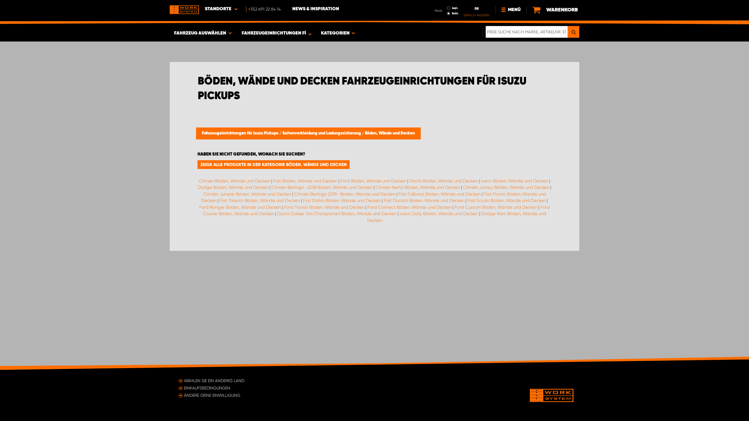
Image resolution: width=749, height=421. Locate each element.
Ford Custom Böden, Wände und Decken (496, 207)
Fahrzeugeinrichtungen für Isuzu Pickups (240, 133)
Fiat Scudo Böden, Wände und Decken (507, 200)
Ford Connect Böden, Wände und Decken (409, 207)
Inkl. (455, 8)
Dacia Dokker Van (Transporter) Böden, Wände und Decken (336, 213)
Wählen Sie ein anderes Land (214, 380)
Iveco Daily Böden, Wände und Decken (439, 213)
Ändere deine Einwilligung (212, 395)
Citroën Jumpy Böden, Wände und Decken (506, 187)
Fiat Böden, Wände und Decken (305, 181)
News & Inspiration (315, 9)
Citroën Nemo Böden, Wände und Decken (418, 187)
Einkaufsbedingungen (207, 388)
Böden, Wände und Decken (390, 133)
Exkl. (455, 13)
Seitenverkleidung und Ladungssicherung (322, 133)
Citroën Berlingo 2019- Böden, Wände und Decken (344, 194)
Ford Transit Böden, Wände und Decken (324, 207)
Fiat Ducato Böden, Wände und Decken (424, 200)
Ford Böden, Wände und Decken (373, 181)
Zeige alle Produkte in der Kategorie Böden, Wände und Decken (273, 164)
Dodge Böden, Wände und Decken (233, 187)
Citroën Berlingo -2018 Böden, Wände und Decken (322, 187)
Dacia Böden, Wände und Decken (443, 181)
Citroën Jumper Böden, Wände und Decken (247, 194)
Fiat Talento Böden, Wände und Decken (259, 200)
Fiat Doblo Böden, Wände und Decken (342, 200)
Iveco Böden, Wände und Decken (514, 181)
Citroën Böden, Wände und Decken (234, 181)
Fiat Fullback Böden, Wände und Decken (439, 194)
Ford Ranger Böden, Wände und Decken (240, 207)
